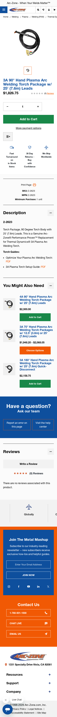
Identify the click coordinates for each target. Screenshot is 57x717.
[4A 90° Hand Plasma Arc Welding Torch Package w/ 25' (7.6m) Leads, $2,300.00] (9, 304)
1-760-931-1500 (18, 612)
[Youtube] (28, 586)
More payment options (28, 128)
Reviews (50, 93)
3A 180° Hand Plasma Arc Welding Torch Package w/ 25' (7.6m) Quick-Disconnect (37, 364)
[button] (29, 508)
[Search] (38, 9)
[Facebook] (19, 586)
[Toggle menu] (3, 9)
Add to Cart (35, 317)
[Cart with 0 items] (54, 9)
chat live (16, 623)
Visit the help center (43, 424)
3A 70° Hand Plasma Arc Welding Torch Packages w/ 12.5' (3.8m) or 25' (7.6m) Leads (36, 331)
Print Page (26, 184)
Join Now (28, 575)
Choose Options (35, 350)
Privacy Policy (19, 709)
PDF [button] (8, 261)
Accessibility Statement (23, 712)
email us (15, 633)
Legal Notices (35, 709)
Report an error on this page (17, 424)
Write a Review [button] (28, 463)
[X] (48, 586)
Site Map (41, 712)
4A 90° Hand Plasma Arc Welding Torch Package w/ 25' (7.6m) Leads (36, 300)
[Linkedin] (38, 586)
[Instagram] (9, 586)
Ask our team (28, 411)
